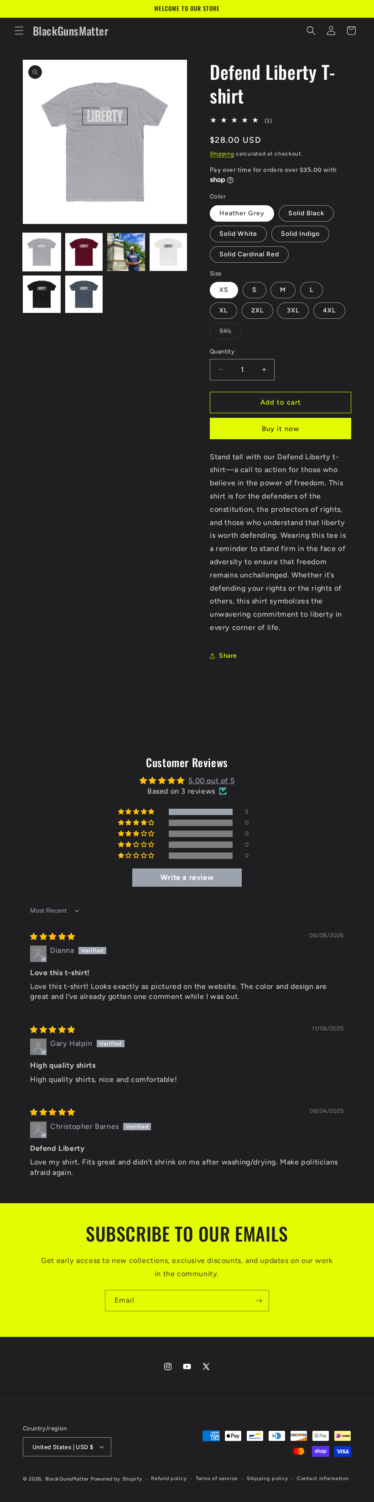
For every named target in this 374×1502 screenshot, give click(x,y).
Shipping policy (267, 1478)
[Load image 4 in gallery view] (168, 252)
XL (223, 310)
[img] (52, 936)
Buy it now (280, 429)
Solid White (238, 234)
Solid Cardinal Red (249, 254)
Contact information (322, 1478)
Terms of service (217, 1478)
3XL (293, 310)
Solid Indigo (300, 234)
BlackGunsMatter (68, 1479)
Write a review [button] (187, 877)
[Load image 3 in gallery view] (126, 252)
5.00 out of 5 (211, 780)
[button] (19, 31)
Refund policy (169, 1478)
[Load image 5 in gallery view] (42, 294)
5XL (230, 333)
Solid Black (306, 213)
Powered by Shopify (116, 1479)
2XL (257, 310)
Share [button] (228, 656)
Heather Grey (242, 213)
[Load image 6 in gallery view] (84, 294)
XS (224, 290)
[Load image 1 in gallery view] (42, 252)
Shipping (222, 154)
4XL (329, 310)
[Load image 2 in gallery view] (84, 252)
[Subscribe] (259, 1300)
